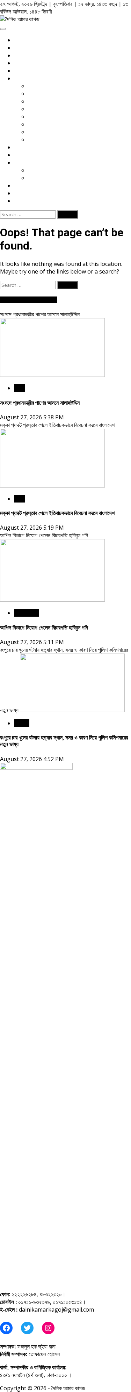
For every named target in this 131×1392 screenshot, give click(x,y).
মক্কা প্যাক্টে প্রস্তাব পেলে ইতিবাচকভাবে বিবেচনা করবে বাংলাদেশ (57, 425)
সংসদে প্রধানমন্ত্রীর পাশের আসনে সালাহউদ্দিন (40, 314)
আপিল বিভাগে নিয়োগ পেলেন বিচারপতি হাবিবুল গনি (44, 535)
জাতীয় (19, 388)
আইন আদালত (26, 613)
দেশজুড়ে (21, 723)
